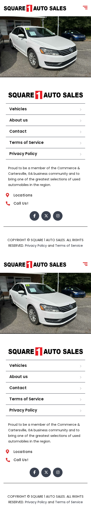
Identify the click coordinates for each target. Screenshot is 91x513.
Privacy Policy (23, 153)
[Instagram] (58, 216)
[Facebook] (34, 216)
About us (18, 120)
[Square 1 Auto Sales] (35, 8)
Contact (18, 131)
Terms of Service (26, 142)
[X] (46, 216)
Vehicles (18, 109)
